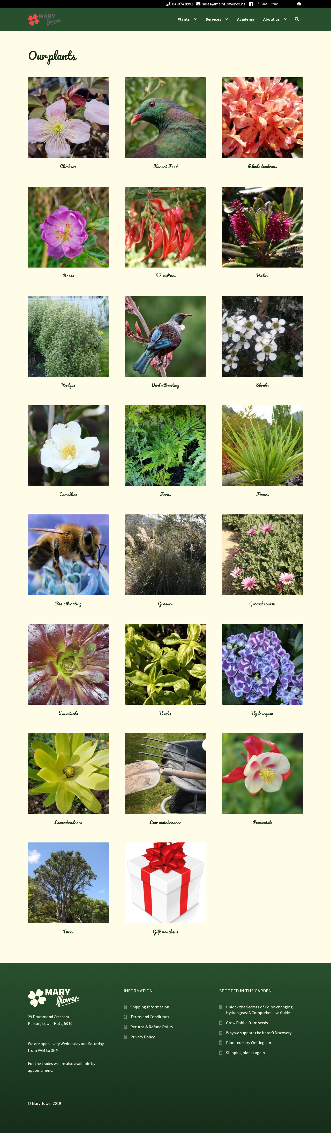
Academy (245, 19)
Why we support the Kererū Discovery (258, 1032)
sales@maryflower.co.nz (223, 3)
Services (213, 19)
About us (271, 19)
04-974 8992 (182, 3)
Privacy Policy (142, 1036)
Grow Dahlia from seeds (247, 1022)
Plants (183, 19)
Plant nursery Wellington (248, 1042)
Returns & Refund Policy (151, 1026)
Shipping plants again (245, 1052)
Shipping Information (149, 1006)
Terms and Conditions (149, 1016)
